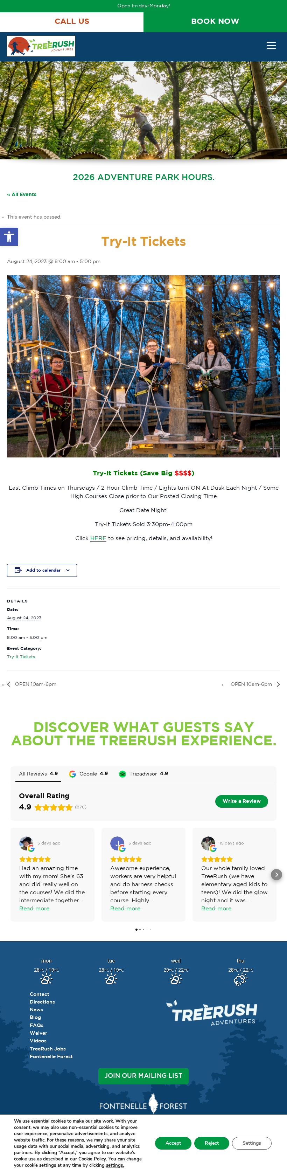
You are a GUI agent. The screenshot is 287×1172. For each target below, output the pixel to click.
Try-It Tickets (21, 657)
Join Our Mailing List (143, 1076)
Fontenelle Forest (51, 1057)
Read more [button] (34, 908)
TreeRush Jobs (48, 1049)
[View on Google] (26, 843)
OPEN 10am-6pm (35, 684)
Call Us (72, 21)
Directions (42, 1002)
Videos (38, 1041)
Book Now (215, 21)
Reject (212, 1143)
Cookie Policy (92, 1159)
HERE (98, 538)
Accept (173, 1143)
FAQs (36, 1025)
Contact (39, 994)
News (36, 1010)
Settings (252, 1143)
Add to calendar (43, 570)
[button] (9, 237)
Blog (35, 1017)
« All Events (21, 195)
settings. (115, 1165)
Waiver (38, 1033)
